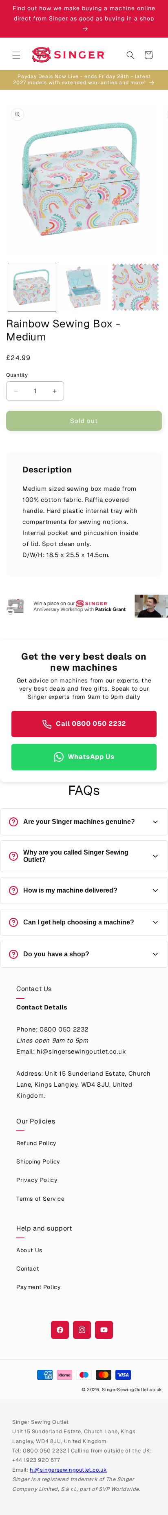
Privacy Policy (36, 1180)
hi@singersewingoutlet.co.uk (68, 1469)
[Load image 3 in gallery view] (135, 287)
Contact (27, 1268)
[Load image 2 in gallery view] (84, 287)
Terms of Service (40, 1198)
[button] (16, 55)
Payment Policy (38, 1287)
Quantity (17, 374)
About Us (29, 1250)
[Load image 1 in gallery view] (32, 287)
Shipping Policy (38, 1161)
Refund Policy (36, 1143)
